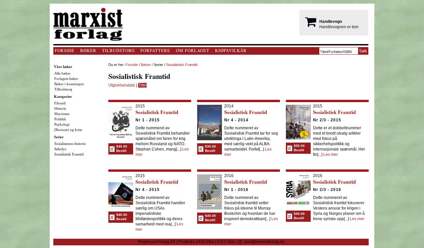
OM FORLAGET (192, 50)
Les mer (330, 154)
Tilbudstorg (63, 89)
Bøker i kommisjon (69, 84)
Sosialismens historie (70, 144)
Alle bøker (62, 73)
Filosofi (60, 103)
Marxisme (62, 114)
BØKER (88, 50)
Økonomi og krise (68, 130)
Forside (132, 65)
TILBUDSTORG (118, 50)
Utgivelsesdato (121, 85)
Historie (60, 108)
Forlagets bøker (66, 79)
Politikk (60, 119)
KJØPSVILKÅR (231, 50)
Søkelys (60, 149)
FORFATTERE (155, 50)
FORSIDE (65, 50)
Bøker (146, 65)
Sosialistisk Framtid (69, 154)
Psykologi (62, 124)
